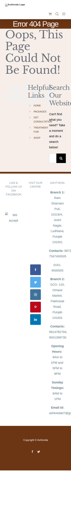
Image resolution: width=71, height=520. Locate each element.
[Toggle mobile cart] (50, 14)
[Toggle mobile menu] (64, 14)
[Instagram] (35, 294)
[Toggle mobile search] (57, 14)
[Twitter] (35, 282)
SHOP (37, 137)
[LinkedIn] (35, 319)
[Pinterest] (35, 307)
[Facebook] (35, 269)
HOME (37, 105)
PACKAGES (40, 111)
